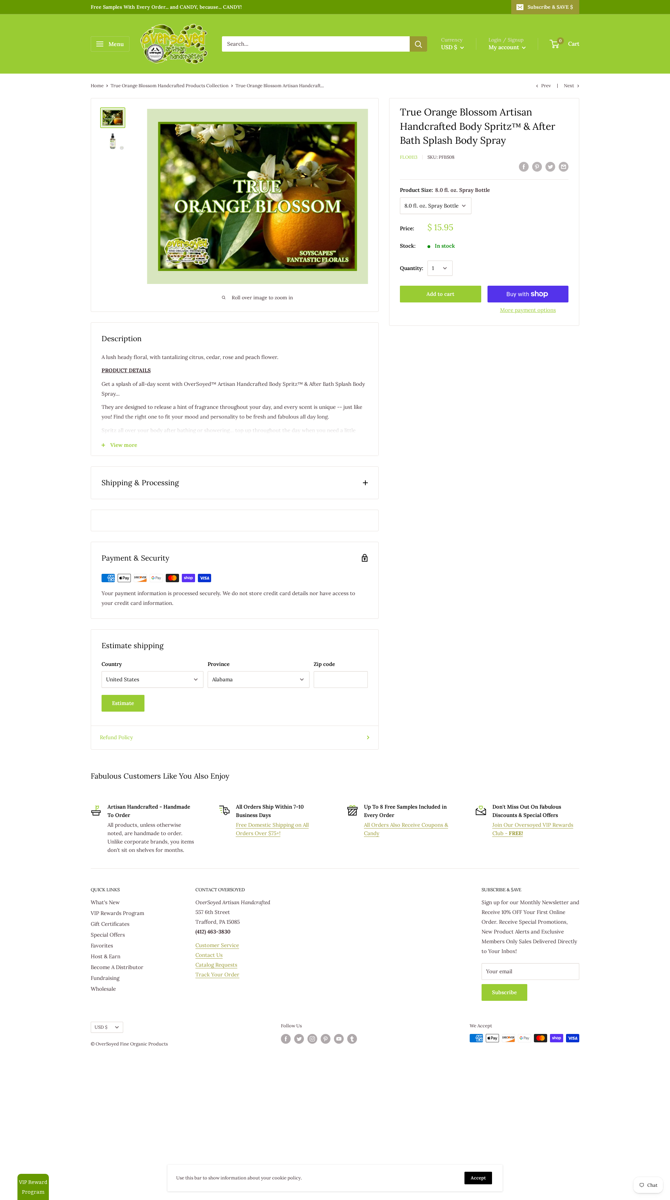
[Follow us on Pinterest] (325, 1039)
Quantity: (411, 268)
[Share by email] (563, 167)
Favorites (102, 945)
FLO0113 (408, 157)
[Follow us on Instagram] (312, 1039)
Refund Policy (116, 737)
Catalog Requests (216, 964)
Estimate (123, 703)
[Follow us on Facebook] (286, 1039)
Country (112, 664)
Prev (546, 86)
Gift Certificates (110, 924)
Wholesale (103, 988)
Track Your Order (217, 974)
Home (97, 86)
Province (219, 664)
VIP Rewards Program (117, 913)
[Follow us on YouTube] (339, 1039)
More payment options (528, 310)
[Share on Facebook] (524, 167)
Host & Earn (105, 956)
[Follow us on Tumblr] (352, 1039)
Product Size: (445, 190)
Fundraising (105, 978)
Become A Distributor (117, 967)
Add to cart (440, 294)
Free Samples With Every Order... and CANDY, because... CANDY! (166, 7)
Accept (478, 1178)
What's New (105, 902)
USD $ (101, 1027)
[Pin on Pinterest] (537, 167)
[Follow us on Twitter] (299, 1039)
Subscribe (504, 992)
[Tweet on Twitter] (550, 167)
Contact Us (209, 955)
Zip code (324, 664)
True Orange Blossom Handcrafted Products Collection (170, 86)
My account (504, 47)
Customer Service (217, 945)
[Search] (418, 44)
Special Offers (108, 934)
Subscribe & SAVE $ (550, 7)
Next (569, 86)
